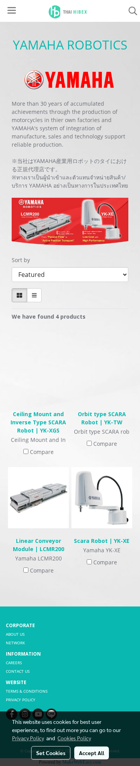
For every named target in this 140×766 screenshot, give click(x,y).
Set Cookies (50, 752)
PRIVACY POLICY (20, 699)
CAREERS (14, 662)
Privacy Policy (28, 737)
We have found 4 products (49, 316)
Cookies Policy (74, 737)
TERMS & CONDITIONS (26, 691)
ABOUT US (15, 634)
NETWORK (15, 642)
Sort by (23, 260)
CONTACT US (18, 671)
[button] (130, 11)
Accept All (91, 752)
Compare (42, 452)
